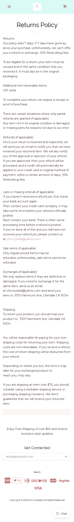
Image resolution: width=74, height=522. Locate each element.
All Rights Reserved (54, 500)
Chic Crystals (35, 500)
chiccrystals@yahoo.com (24, 239)
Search (37, 472)
